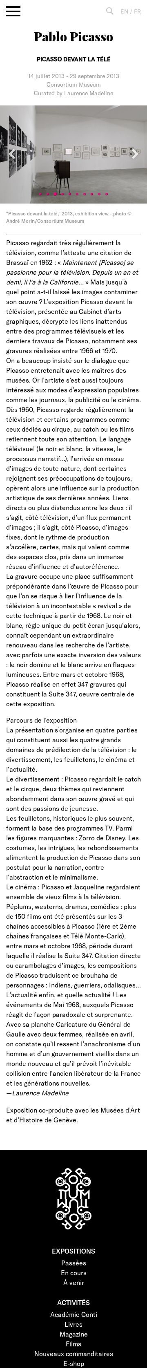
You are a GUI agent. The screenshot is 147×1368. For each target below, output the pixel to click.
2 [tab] (48, 194)
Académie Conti (73, 1314)
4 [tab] (62, 194)
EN (124, 11)
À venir (73, 1282)
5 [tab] (70, 194)
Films (73, 1344)
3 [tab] (55, 194)
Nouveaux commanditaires (73, 1353)
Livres (73, 1324)
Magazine (74, 1334)
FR (137, 11)
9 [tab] (99, 194)
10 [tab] (106, 194)
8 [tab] (92, 194)
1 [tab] (40, 194)
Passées (73, 1263)
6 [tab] (77, 194)
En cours (74, 1272)
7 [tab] (84, 194)
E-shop (73, 1363)
